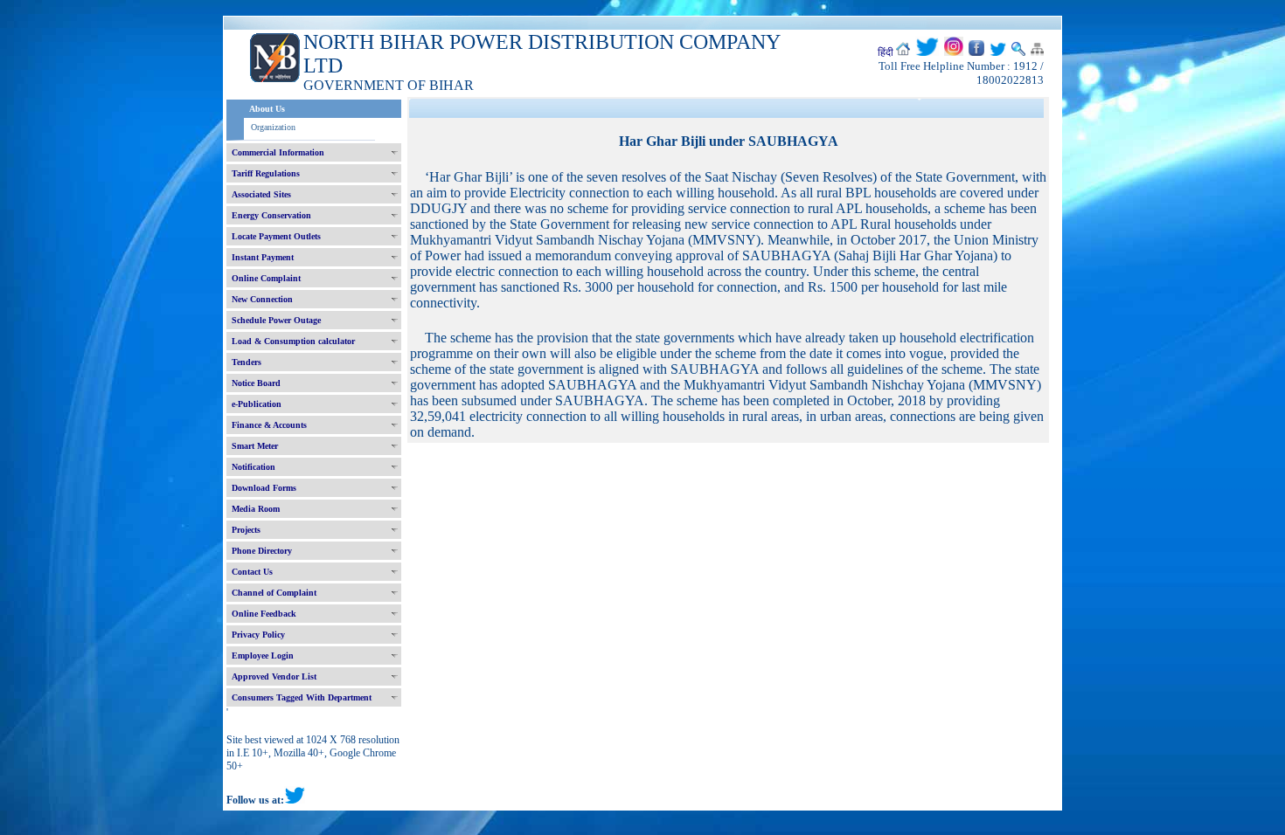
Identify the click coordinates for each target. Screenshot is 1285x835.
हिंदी (885, 52)
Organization (273, 127)
